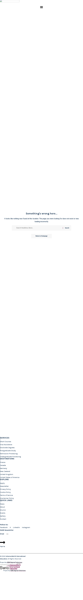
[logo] (9, 2)
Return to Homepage (41, 236)
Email (2, 534)
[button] (41, 7)
